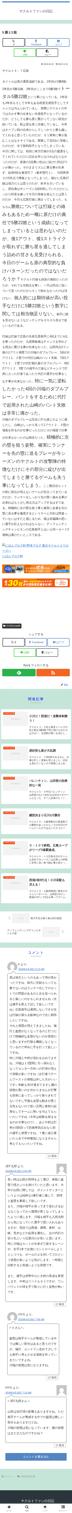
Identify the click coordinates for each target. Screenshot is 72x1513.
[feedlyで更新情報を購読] (19, 672)
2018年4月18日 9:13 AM (31, 969)
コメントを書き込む (36, 1456)
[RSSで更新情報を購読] (53, 672)
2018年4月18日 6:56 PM (18, 1171)
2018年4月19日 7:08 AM (31, 1319)
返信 (54, 1155)
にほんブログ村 (12, 556)
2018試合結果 (13, 626)
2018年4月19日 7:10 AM (18, 1392)
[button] (47, 52)
